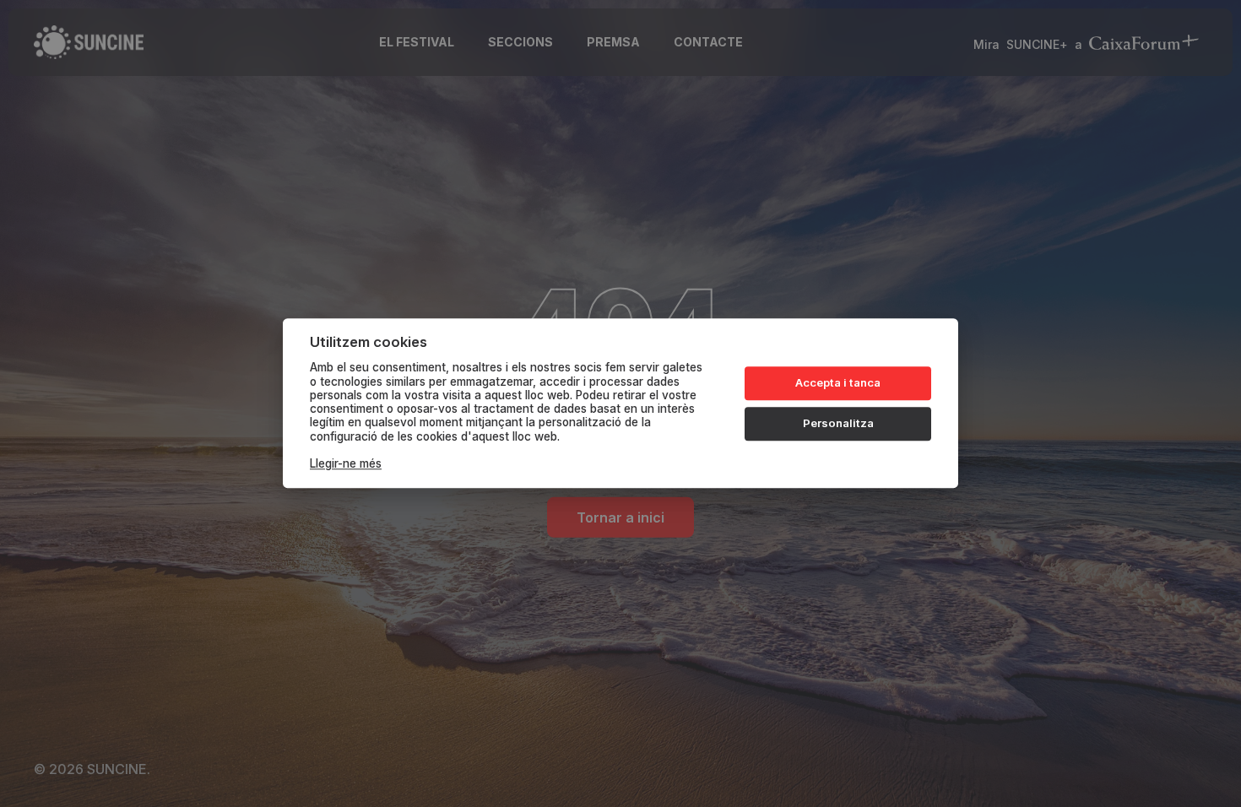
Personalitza (838, 423)
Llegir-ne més (346, 464)
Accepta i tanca (838, 382)
